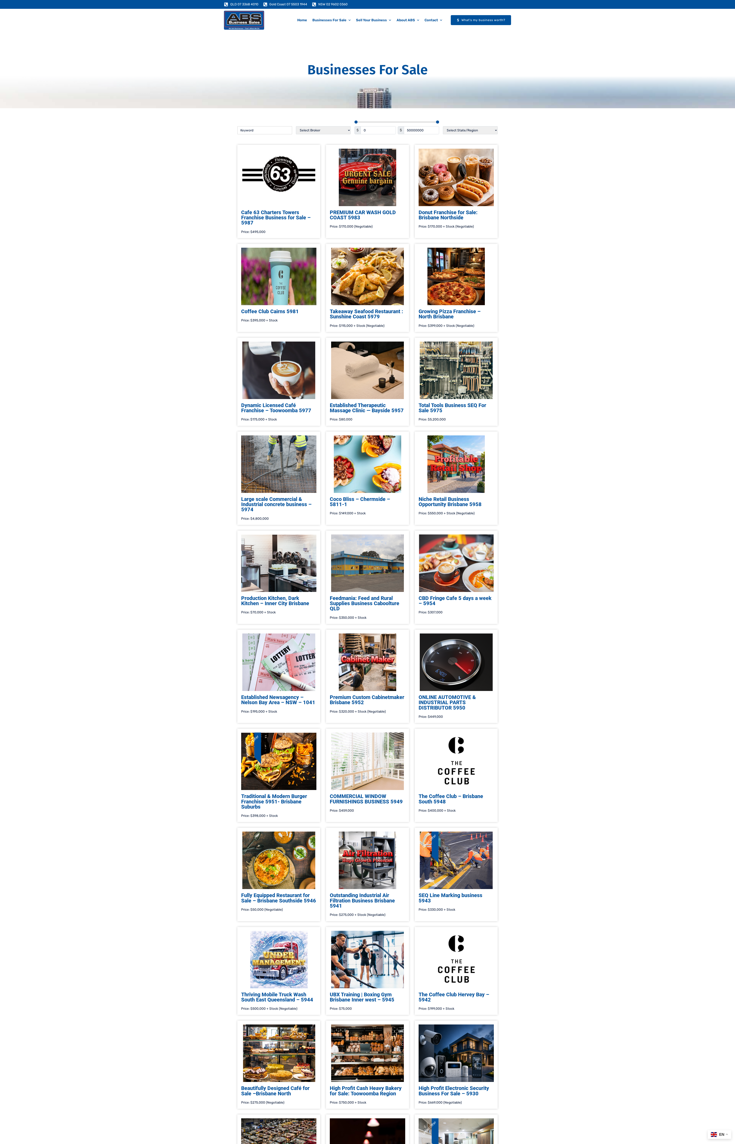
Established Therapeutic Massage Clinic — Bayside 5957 (367, 408)
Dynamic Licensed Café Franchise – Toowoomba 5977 (276, 408)
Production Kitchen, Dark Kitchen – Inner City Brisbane (275, 600)
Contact (431, 20)
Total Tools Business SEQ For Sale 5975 (452, 408)
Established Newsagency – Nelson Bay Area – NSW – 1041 (278, 700)
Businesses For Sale (329, 20)
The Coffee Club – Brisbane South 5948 (451, 799)
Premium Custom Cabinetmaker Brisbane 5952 (367, 700)
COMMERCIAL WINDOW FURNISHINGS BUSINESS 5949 (366, 799)
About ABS (406, 20)
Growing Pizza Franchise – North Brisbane (450, 314)
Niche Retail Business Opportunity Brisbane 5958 (450, 501)
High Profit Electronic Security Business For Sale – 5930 (454, 1090)
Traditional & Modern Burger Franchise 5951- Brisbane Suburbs (274, 801)
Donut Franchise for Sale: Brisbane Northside (448, 215)
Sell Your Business (371, 20)
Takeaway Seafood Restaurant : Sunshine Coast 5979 (366, 314)
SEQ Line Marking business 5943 (450, 898)
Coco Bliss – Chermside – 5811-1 (360, 501)
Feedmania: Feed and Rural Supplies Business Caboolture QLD (364, 603)
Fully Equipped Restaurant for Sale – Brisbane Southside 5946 (278, 898)
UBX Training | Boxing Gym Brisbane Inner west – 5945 (362, 997)
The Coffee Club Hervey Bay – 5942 (454, 997)
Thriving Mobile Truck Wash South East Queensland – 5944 (277, 997)
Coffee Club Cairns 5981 (270, 311)
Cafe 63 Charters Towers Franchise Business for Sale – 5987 (276, 217)
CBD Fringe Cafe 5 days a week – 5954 (455, 600)
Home (302, 20)
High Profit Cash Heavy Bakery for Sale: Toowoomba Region (366, 1090)
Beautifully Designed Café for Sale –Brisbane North (275, 1090)
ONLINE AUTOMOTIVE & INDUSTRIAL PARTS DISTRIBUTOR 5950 (447, 702)
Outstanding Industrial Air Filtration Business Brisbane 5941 (362, 900)
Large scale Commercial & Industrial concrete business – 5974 (276, 504)
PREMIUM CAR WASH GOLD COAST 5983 (363, 215)
